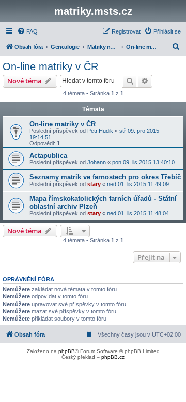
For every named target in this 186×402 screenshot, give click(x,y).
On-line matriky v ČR (50, 66)
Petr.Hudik (100, 131)
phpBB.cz (113, 357)
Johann (96, 162)
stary (94, 184)
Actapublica (48, 155)
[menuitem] (27, 31)
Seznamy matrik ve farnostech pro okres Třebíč (105, 177)
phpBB (66, 351)
